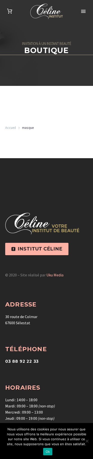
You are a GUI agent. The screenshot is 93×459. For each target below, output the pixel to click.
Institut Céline (36, 249)
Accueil (10, 127)
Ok (48, 452)
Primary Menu (83, 11)
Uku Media (54, 274)
